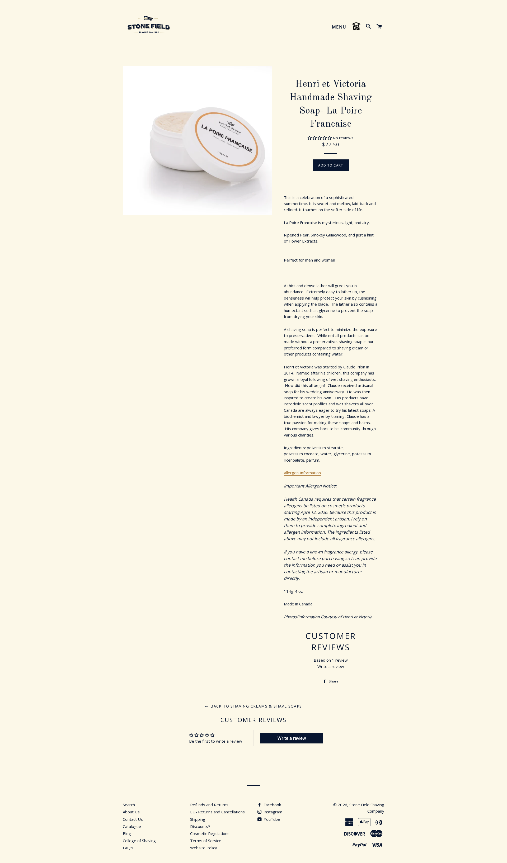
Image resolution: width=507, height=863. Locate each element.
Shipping (197, 819)
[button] (320, 137)
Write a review (330, 666)
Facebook (271, 804)
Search (129, 804)
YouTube (271, 819)
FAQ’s (128, 847)
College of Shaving (139, 840)
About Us (131, 811)
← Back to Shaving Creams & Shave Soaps (253, 706)
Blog (127, 833)
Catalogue (132, 826)
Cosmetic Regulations (209, 833)
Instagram (272, 811)
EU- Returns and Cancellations (217, 811)
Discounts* (200, 826)
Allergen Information (302, 472)
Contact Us (133, 819)
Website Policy (203, 847)
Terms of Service (205, 840)
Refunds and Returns (209, 804)
